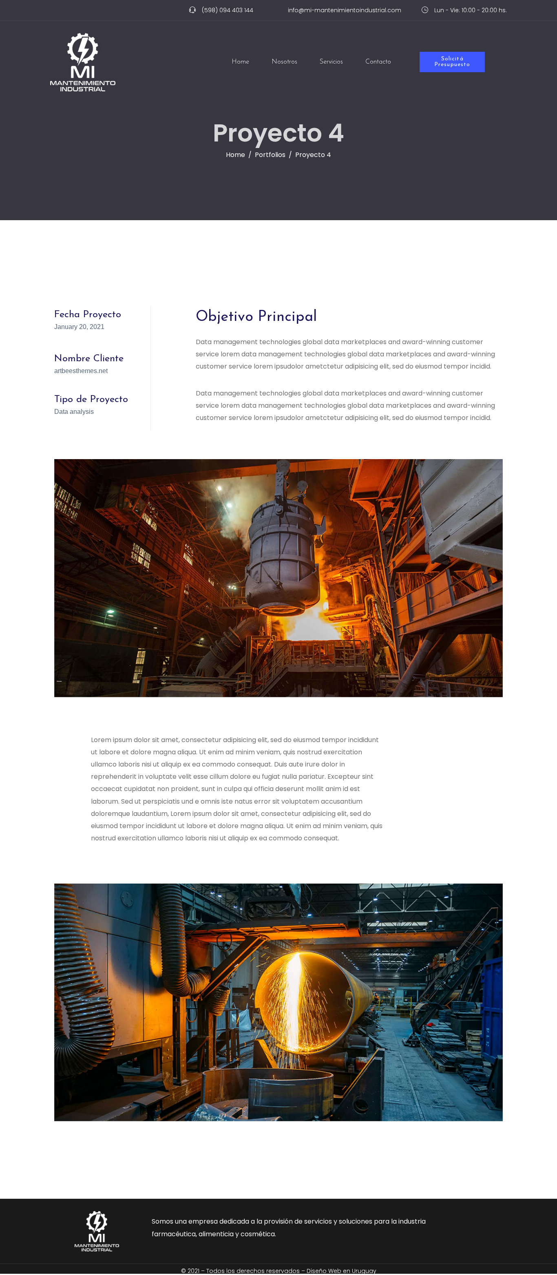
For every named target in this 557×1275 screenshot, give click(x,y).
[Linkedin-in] (72, 12)
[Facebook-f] (53, 12)
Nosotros (284, 62)
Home (240, 62)
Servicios (331, 62)
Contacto (378, 62)
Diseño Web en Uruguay (341, 1271)
